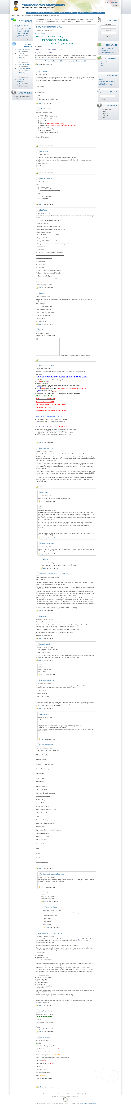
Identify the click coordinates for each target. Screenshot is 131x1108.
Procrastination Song (105, 84)
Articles (52, 13)
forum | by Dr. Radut (125, 1107)
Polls (82, 13)
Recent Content (105, 62)
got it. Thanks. (45, 666)
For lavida (43, 507)
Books (90, 13)
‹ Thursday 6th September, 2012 (53, 61)
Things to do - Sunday (23, 64)
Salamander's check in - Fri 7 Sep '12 (50, 933)
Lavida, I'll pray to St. (47, 543)
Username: (108, 24)
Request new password (109, 39)
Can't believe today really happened (52, 874)
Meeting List (104, 50)
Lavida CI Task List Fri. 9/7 (46, 365)
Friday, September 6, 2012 (46, 680)
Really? (45, 559)
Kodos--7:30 (42, 293)
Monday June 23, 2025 (23, 31)
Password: (108, 30)
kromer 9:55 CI (43, 151)
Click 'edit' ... (44, 714)
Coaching (102, 83)
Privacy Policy (84, 1103)
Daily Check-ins (40, 15)
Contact (100, 13)
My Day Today (42, 210)
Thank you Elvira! (51, 907)
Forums (62, 13)
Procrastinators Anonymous (43, 5)
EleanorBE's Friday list (45, 745)
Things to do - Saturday (24, 68)
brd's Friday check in (45, 178)
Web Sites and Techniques (107, 81)
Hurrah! (45, 893)
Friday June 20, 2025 (23, 33)
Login (108, 2)
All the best (44, 492)
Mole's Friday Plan (44, 1037)
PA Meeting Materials (107, 52)
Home (30, 13)
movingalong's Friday (45, 1011)
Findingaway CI (43, 616)
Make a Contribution (107, 48)
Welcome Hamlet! (44, 644)
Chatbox (72, 13)
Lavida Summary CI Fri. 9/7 (47, 448)
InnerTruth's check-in (45, 109)
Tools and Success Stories (28, 15)
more (30, 39)
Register (115, 2)
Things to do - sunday (23, 49)
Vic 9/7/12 (41, 330)
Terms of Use (93, 1103)
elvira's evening (43, 71)
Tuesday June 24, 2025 (24, 29)
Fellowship (40, 13)
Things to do (20, 53)
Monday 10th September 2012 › (77, 61)
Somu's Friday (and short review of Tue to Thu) (53, 574)
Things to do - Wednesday (21, 80)
